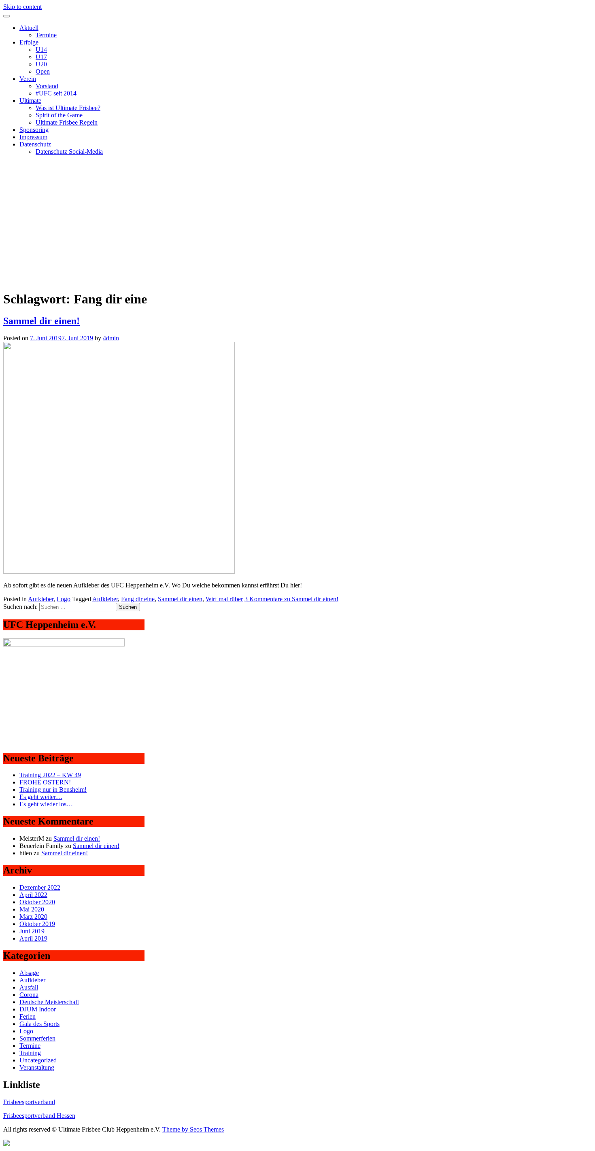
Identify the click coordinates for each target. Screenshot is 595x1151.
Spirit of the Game (59, 115)
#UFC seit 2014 (56, 93)
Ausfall (28, 987)
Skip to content (22, 6)
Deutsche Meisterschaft (49, 1001)
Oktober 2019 (37, 923)
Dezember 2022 (39, 887)
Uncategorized (38, 1060)
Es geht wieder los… (46, 804)
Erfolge (28, 42)
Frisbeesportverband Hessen (39, 1115)
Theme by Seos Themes (193, 1129)
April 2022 (33, 894)
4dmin (111, 338)
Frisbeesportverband (29, 1101)
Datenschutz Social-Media (69, 151)
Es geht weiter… (40, 796)
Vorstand (47, 86)
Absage (29, 972)
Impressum (33, 137)
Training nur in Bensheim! (53, 789)
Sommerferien (37, 1038)
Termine (46, 35)
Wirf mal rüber (224, 599)
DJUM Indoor (37, 1009)
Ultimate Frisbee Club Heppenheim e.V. (54, 165)
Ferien (27, 1016)
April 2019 (33, 938)
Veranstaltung (36, 1067)
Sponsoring (34, 129)
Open (43, 71)
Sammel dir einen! (41, 321)
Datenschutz (35, 144)
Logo (63, 599)
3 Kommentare (291, 599)
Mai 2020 (31, 909)
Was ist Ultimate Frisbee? (68, 107)
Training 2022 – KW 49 (50, 775)
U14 (41, 49)
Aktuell (28, 27)
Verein (27, 78)
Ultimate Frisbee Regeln (67, 122)
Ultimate (30, 100)
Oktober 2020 (37, 902)
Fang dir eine (138, 599)
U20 (41, 64)
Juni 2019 (32, 931)
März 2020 (33, 916)
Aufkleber (40, 599)
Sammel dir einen (180, 599)
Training (30, 1052)
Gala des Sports (39, 1023)
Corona (28, 994)
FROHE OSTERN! (45, 782)
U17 (41, 56)
